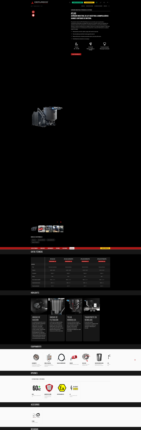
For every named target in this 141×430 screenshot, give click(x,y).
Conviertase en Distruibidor (77, 2)
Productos (83, 6)
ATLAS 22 (34, 239)
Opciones (58, 248)
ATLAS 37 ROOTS (35, 242)
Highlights (42, 248)
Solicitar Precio (76, 54)
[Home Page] (39, 2)
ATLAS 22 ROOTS (41, 239)
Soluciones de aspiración (98, 6)
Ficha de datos (51, 261)
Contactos (105, 6)
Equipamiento (50, 248)
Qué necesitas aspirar (89, 6)
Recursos (72, 248)
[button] (60, 222)
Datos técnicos (34, 248)
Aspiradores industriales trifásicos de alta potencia (81, 10)
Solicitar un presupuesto (89, 2)
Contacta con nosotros (105, 248)
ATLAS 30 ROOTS (50, 239)
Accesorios (65, 248)
